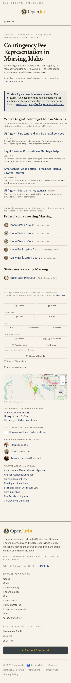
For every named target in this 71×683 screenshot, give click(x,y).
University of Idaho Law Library (20, 420)
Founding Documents (14, 609)
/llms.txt (7, 636)
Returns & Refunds (13, 670)
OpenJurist (9, 34)
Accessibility (35, 665)
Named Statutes (12, 605)
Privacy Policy (10, 674)
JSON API (8, 640)
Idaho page (61, 295)
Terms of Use (51, 670)
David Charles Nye (20, 451)
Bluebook (57, 328)
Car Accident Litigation (16, 500)
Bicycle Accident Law (15, 479)
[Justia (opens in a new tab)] (42, 566)
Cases (6, 579)
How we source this (13, 81)
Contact (52, 665)
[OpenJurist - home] (35, 12)
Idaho (25, 37)
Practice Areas (25, 34)
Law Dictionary (11, 587)
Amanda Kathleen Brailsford (26, 458)
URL (12, 328)
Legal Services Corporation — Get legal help (31, 151)
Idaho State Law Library (16, 412)
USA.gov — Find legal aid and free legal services (34, 133)
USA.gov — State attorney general (25, 190)
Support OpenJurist (35, 650)
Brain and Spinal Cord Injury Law (21, 487)
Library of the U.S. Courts (17, 416)
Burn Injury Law (12, 492)
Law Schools (10, 600)
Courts (7, 596)
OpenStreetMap (12, 402)
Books (6, 613)
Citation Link (33, 328)
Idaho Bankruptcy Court (25, 249)
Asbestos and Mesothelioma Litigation (24, 470)
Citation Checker (12, 618)
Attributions (34, 670)
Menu (10, 21)
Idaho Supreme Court (23, 277)
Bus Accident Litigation (16, 496)
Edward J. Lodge (19, 445)
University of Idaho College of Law (27, 432)
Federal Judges (11, 592)
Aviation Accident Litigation (19, 474)
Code (6, 583)
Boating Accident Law (16, 483)
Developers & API (12, 631)
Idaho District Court (22, 225)
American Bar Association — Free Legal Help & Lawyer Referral (32, 170)
